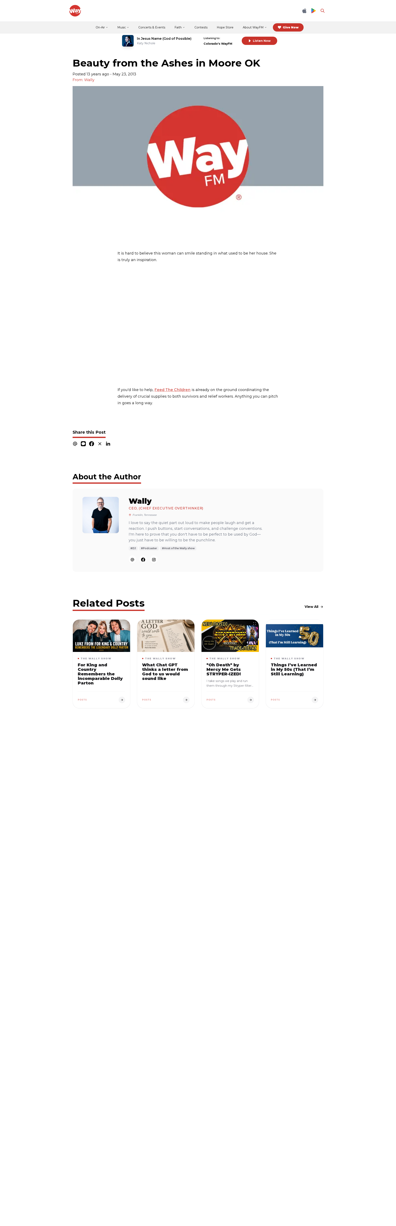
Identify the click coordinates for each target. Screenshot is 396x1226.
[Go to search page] (322, 11)
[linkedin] (108, 443)
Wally (140, 501)
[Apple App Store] (304, 10)
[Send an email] (132, 559)
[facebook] (91, 443)
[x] (99, 443)
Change (230, 38)
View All (311, 607)
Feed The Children (172, 390)
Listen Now (262, 41)
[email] (75, 443)
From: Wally (83, 80)
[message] (83, 443)
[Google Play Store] (313, 10)
